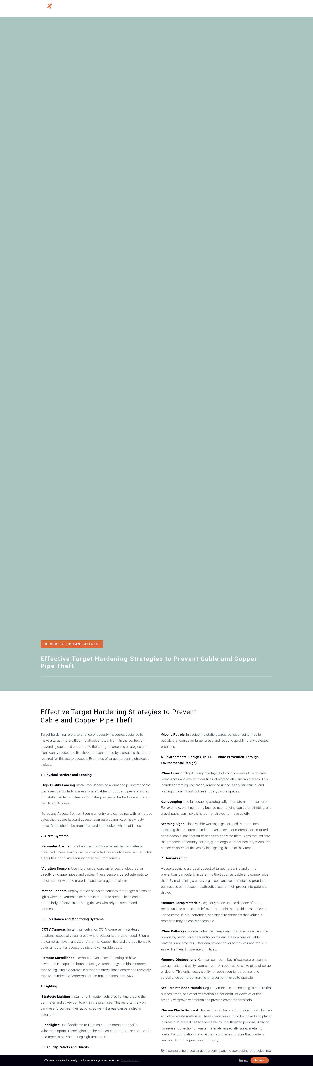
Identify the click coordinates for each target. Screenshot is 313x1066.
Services (197, 8)
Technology (222, 8)
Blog (242, 8)
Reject (243, 1060)
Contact (259, 8)
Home (163, 8)
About (179, 8)
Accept (260, 1060)
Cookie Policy (130, 1060)
